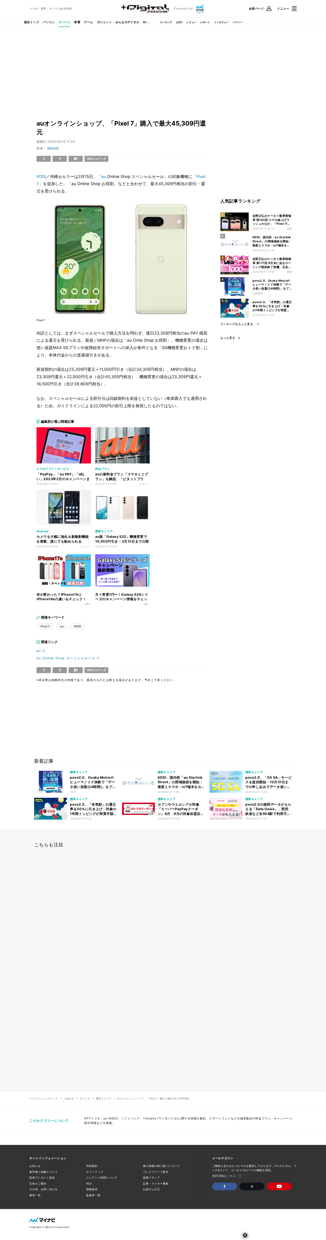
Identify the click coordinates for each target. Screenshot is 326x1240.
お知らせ (35, 1166)
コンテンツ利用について (101, 1177)
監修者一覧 (93, 1195)
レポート (205, 22)
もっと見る (227, 337)
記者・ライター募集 (155, 1183)
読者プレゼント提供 (42, 1177)
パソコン (49, 22)
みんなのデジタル (127, 22)
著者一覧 (35, 1195)
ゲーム (88, 22)
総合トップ (31, 22)
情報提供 (92, 1189)
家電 (77, 22)
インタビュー (221, 22)
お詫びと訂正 (151, 1189)
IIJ (145, 22)
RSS (89, 1183)
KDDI (41, 176)
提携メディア (151, 1177)
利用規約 (92, 1166)
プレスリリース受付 (155, 1172)
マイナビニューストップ (43, 1098)
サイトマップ (94, 1172)
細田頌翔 (53, 148)
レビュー (191, 22)
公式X (179, 22)
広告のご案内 (37, 1183)
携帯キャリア (103, 1098)
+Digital (69, 1098)
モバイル (64, 22)
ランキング (166, 22)
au (103, 176)
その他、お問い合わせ (43, 1189)
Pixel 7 (45, 626)
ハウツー (238, 22)
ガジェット (104, 22)
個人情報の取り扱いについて (161, 1166)
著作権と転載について (43, 1172)
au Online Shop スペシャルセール (66, 658)
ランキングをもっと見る (236, 324)
